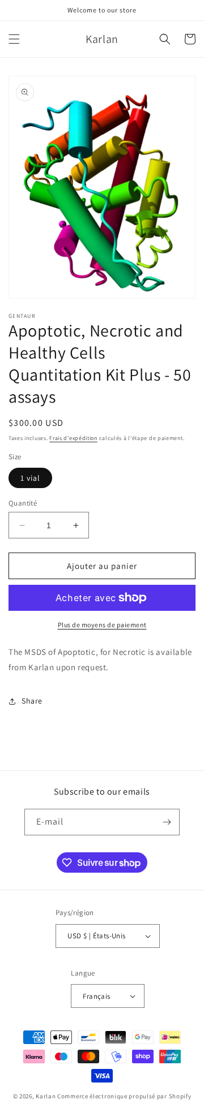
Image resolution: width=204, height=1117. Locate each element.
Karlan (46, 1096)
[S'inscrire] (166, 822)
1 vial (30, 478)
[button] (14, 39)
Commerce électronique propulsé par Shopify (124, 1096)
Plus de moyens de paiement (102, 624)
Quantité (22, 503)
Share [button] (32, 701)
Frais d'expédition (73, 438)
